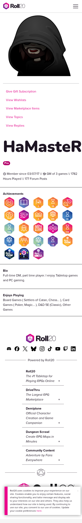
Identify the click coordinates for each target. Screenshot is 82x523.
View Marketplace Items (22, 108)
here (39, 511)
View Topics (14, 117)
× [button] (78, 491)
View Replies (15, 125)
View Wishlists (16, 100)
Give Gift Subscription (21, 91)
